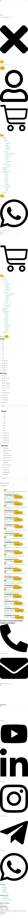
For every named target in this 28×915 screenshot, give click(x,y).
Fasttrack (4, 397)
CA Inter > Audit (6, 383)
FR (6, 142)
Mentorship (5, 168)
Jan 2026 (5, 360)
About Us (5, 192)
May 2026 (4, 365)
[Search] (2, 61)
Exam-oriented (6, 392)
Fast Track (5, 395)
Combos (7, 150)
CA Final (6, 140)
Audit (7, 145)
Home (4, 137)
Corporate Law (9, 155)
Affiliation (5, 169)
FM (6, 163)
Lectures (5, 138)
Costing (7, 156)
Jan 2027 (4, 363)
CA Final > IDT (5, 378)
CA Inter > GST (6, 387)
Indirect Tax (8, 148)
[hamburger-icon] (2, 135)
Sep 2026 (4, 370)
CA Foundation (7, 164)
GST (7, 159)
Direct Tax (8, 146)
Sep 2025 (4, 367)
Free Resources (6, 171)
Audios (7, 177)
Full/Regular (5, 399)
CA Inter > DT (5, 385)
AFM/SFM (8, 143)
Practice (4, 402)
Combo (4, 390)
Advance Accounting (10, 153)
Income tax (8, 161)
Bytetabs (2, 914)
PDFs (7, 176)
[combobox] (6, 17)
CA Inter (6, 151)
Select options (18, 496)
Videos (7, 174)
